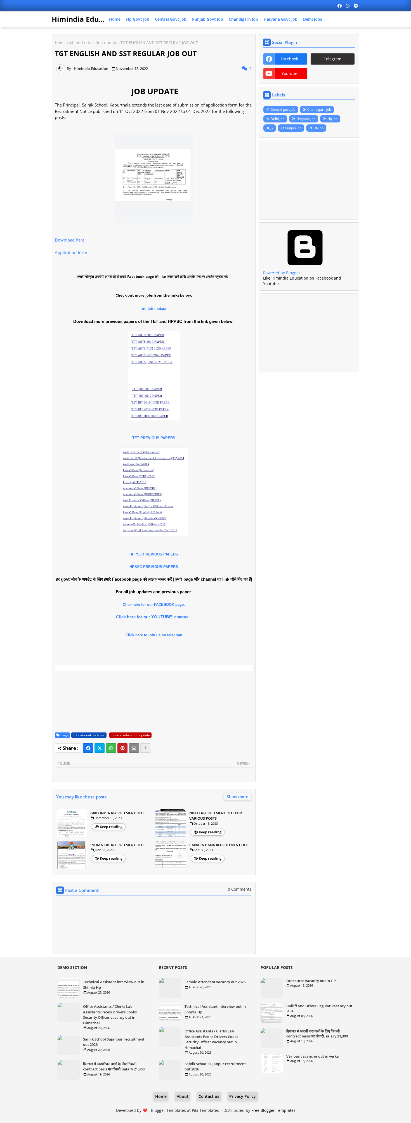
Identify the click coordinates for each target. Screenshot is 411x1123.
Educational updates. (89, 735)
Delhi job (277, 118)
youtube (289, 73)
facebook (289, 59)
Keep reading (111, 826)
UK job (318, 128)
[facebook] (339, 5)
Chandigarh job (243, 19)
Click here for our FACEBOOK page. (154, 604)
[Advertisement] (309, 180)
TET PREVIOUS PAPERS (153, 438)
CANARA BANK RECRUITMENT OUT (219, 844)
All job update (154, 309)
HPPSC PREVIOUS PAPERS (153, 554)
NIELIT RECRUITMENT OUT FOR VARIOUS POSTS (215, 815)
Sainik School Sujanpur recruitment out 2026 (113, 1042)
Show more (237, 796)
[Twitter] (100, 748)
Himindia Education (86, 19)
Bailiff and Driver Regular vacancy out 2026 (319, 1008)
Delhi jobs (312, 19)
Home (115, 19)
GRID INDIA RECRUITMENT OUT (117, 812)
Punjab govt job (207, 19)
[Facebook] (88, 748)
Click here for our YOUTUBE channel (153, 616)
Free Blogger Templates (273, 1110)
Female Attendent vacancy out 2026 (215, 981)
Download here (69, 240)
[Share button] (145, 748)
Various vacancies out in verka (312, 1056)
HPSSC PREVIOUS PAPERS (153, 567)
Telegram (332, 59)
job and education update (93, 42)
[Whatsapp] (111, 748)
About (182, 1096)
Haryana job (305, 118)
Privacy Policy (242, 1096)
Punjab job (293, 128)
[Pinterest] (122, 748)
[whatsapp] (347, 5)
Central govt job (170, 19)
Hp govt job (137, 19)
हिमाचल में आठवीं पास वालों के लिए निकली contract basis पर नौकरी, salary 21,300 (114, 1066)
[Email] (134, 748)
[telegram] (355, 5)
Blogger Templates (168, 1110)
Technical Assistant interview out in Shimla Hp (113, 984)
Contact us (209, 1096)
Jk (272, 128)
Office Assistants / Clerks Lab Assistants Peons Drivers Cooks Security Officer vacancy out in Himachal (110, 1014)
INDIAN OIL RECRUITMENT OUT (117, 844)
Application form (71, 252)
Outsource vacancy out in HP (311, 980)
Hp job (332, 118)
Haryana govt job (280, 19)
